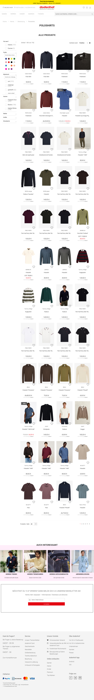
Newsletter (28, 649)
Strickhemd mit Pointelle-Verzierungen (47, 155)
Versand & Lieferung (31, 662)
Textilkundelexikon (31, 656)
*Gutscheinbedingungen (9, 683)
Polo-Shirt (28, 76)
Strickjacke (46, 429)
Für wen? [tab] (6, 41)
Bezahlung (28, 659)
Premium (50, 672)
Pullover (46, 311)
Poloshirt (64, 115)
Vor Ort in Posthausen (76, 640)
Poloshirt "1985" (82, 155)
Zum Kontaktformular (10, 658)
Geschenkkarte (29, 646)
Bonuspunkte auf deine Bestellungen (57, 653)
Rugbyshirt (82, 272)
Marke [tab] (5, 113)
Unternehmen (73, 646)
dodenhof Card (29, 643)
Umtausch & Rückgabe (32, 665)
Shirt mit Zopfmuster (28, 155)
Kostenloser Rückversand (58, 648)
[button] (33, 71)
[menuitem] (4, 14)
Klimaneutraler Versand (57, 640)
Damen (49, 663)
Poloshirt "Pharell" (83, 390)
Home (5, 21)
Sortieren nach (73, 43)
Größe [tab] (5, 117)
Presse (71, 653)
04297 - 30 (7, 652)
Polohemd (64, 76)
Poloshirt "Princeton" (28, 390)
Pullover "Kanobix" (28, 194)
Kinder (49, 669)
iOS (70, 665)
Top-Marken (51, 675)
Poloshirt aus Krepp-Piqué (82, 115)
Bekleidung (21, 21)
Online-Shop (8, 7)
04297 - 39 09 (8, 643)
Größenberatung (30, 653)
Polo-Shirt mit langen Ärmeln (47, 115)
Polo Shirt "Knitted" (82, 233)
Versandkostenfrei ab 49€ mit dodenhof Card (59, 644)
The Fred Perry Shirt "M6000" (83, 311)
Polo (28, 507)
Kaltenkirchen (30, 7)
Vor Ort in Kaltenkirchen (76, 643)
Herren (12, 21)
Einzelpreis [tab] (6, 121)
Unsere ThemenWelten (32, 640)
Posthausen (20, 7)
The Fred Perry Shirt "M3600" (65, 194)
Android (71, 661)
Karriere (71, 649)
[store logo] (47, 7)
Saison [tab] (5, 96)
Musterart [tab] (6, 74)
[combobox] (74, 14)
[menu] (47, 14)
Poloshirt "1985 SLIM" (28, 429)
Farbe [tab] (5, 52)
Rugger (83, 429)
